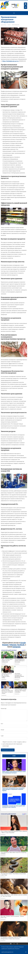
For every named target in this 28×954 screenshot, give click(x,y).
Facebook (20, 645)
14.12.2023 (3, 24)
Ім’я (2, 723)
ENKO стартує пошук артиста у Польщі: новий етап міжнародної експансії (14, 772)
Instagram (16, 647)
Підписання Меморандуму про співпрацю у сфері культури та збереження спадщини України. (13, 789)
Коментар (4, 708)
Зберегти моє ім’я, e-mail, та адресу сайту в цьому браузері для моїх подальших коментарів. (14, 744)
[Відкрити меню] (14, 13)
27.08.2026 (4, 808)
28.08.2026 (4, 774)
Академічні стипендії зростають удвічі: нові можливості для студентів (13, 806)
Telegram (13, 645)
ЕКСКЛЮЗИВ (15, 24)
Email (2, 729)
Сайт (2, 735)
